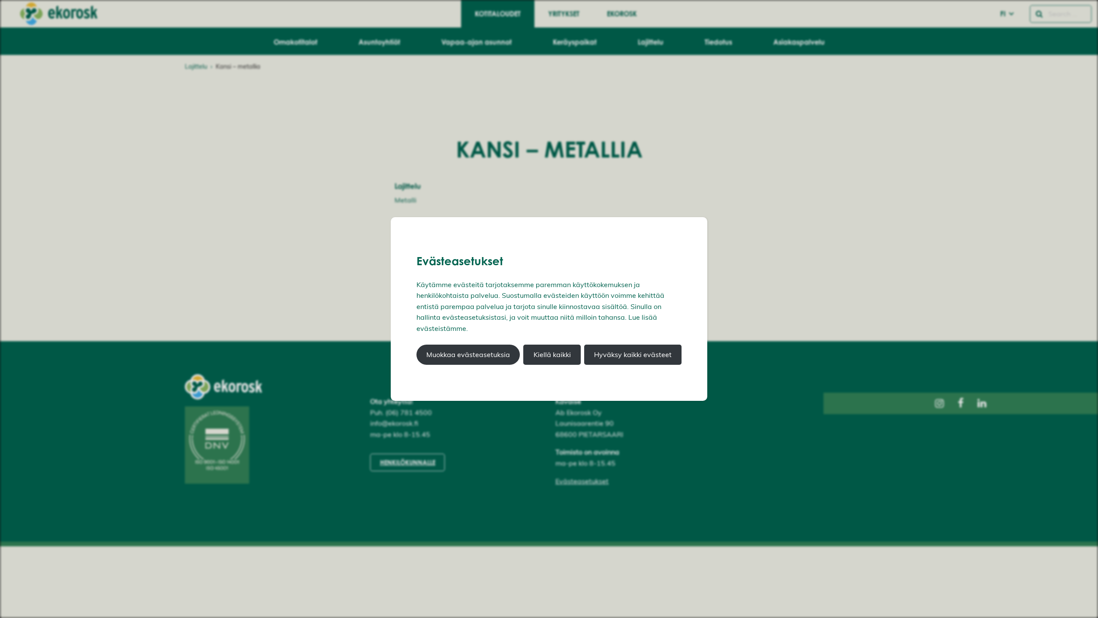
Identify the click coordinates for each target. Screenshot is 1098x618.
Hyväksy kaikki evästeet (633, 354)
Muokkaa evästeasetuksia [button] (468, 354)
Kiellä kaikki (552, 354)
